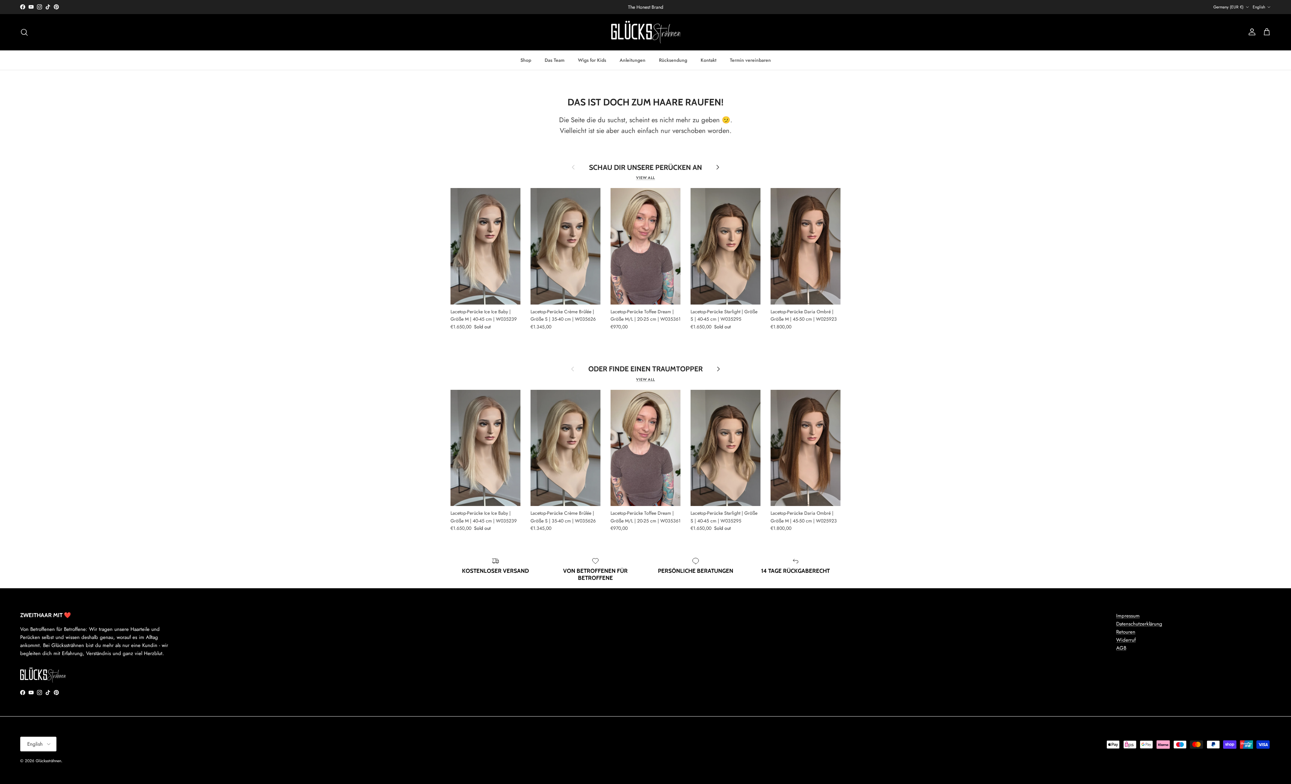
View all (645, 177)
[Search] (24, 32)
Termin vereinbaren (750, 59)
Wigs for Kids (592, 59)
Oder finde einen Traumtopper (645, 369)
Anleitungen (633, 59)
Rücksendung (673, 59)
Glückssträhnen (48, 761)
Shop (525, 59)
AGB (1121, 648)
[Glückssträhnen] (645, 32)
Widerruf (1126, 640)
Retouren (1125, 632)
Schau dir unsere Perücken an (645, 167)
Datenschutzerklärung (1139, 624)
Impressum (1128, 615)
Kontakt (708, 59)
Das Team (554, 59)
